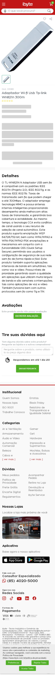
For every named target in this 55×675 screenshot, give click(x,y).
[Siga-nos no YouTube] (19, 599)
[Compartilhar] (51, 19)
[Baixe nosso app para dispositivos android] (38, 559)
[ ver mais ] (8, 459)
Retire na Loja (37, 483)
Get (32, 434)
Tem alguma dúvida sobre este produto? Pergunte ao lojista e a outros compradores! (26, 343)
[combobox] (27, 10)
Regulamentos (11, 497)
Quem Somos (10, 398)
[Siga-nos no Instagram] (4, 599)
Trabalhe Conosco (13, 412)
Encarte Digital (11, 492)
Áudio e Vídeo (11, 438)
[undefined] (27, 46)
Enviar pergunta (27, 369)
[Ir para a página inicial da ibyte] (28, 4)
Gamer (34, 429)
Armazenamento (13, 434)
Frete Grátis (10, 487)
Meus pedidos (11, 475)
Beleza (6, 450)
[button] (6, 79)
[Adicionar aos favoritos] (45, 19)
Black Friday (36, 403)
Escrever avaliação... (27, 316)
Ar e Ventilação (11, 429)
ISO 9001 (8, 407)
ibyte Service (36, 495)
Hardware (36, 438)
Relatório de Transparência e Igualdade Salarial (40, 410)
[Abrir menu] (3, 4)
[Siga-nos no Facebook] (34, 599)
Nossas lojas (10, 403)
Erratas (34, 398)
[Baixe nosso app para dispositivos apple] (13, 559)
